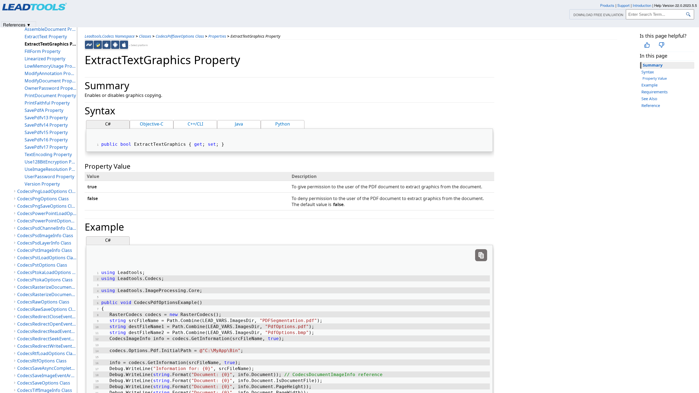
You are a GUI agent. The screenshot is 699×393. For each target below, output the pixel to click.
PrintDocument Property (50, 96)
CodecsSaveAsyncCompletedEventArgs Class (46, 368)
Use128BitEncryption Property (50, 162)
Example (649, 85)
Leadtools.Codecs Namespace (110, 36)
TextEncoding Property (48, 154)
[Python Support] (98, 45)
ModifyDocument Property (50, 81)
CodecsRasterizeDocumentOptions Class (46, 294)
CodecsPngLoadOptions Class (46, 191)
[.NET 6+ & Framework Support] (89, 45)
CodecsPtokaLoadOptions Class (46, 272)
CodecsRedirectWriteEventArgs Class (46, 346)
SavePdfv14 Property (46, 125)
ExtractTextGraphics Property (50, 44)
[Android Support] (115, 45)
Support (623, 5)
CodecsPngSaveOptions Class (46, 206)
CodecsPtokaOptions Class (45, 280)
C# (108, 124)
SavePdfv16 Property (46, 140)
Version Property (42, 184)
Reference (650, 105)
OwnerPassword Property (50, 88)
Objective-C (151, 124)
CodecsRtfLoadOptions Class (46, 353)
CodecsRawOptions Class (43, 302)
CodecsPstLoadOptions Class (46, 258)
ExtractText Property (46, 37)
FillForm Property (42, 51)
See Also (649, 98)
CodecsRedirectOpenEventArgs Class (46, 324)
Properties (217, 36)
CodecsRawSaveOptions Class (46, 309)
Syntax (647, 72)
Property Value (654, 78)
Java (239, 124)
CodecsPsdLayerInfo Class (44, 243)
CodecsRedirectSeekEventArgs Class (46, 339)
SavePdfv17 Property (46, 147)
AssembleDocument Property (50, 29)
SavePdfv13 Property (46, 118)
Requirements (654, 91)
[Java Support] (106, 45)
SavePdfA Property (44, 110)
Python (282, 124)
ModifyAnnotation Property (50, 73)
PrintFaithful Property (47, 103)
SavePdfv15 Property (46, 132)
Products (607, 5)
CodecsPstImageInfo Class (44, 250)
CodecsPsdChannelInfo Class (46, 228)
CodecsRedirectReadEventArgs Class (46, 331)
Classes (145, 36)
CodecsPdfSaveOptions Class (180, 36)
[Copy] (481, 255)
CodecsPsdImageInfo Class (45, 236)
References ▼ (17, 24)
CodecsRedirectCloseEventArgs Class (46, 317)
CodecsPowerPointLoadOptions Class (46, 213)
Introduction (642, 5)
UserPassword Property (49, 177)
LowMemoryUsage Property (50, 66)
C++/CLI (195, 124)
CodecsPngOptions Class (43, 199)
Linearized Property (45, 59)
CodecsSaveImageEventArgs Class (46, 376)
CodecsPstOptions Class (42, 265)
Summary (653, 65)
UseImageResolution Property (50, 169)
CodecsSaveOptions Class (43, 383)
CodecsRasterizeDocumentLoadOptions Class (46, 287)
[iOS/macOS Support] (124, 45)
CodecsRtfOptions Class (42, 361)
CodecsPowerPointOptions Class (46, 221)
